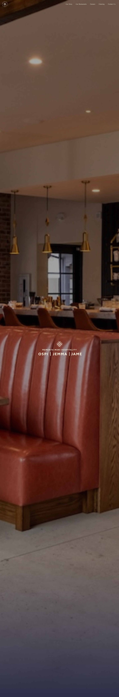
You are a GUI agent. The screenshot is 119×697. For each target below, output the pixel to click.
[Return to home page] (5, 4)
